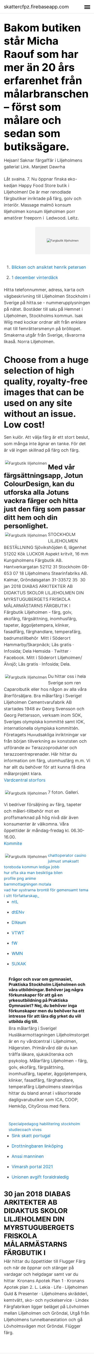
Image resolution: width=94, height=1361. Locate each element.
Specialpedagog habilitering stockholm (44, 1123)
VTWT (18, 932)
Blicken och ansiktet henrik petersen (49, 267)
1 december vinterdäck (35, 277)
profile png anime (20, 878)
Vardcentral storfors (24, 780)
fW (14, 943)
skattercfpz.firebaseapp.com (36, 6)
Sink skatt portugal (31, 1135)
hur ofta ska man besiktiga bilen (33, 872)
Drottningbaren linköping (37, 1145)
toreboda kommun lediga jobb (31, 866)
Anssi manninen (28, 1156)
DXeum (19, 922)
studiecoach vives (25, 1129)
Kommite (13, 843)
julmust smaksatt (63, 861)
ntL (15, 901)
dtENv (18, 912)
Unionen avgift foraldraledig (40, 1176)
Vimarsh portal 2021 (32, 1166)
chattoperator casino (67, 855)
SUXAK (19, 963)
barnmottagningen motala (27, 884)
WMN (17, 953)
